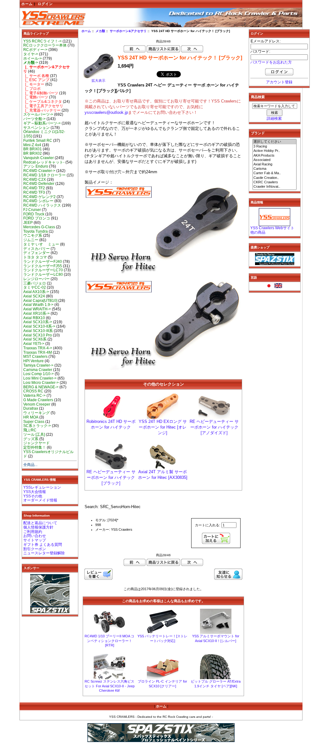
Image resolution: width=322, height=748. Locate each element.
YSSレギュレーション (42, 487)
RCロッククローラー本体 (45, 45)
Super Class (33, 421)
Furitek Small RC (37, 140)
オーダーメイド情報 (40, 500)
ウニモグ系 (32, 235)
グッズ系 (30, 439)
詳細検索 (274, 118)
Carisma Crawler (37, 370)
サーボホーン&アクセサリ (128, 31)
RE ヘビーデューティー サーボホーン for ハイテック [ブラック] (111, 477)
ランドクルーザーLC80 (43, 274)
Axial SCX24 (34, 296)
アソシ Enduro (35, 166)
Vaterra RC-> (34, 395)
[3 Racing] (274, 146)
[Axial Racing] (274, 164)
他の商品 (257, 232)
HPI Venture (33, 361)
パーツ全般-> (34, 119)
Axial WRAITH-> (37, 309)
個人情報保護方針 (38, 527)
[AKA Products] (274, 155)
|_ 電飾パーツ (35, 97)
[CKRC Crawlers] (274, 182)
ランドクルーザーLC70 (43, 270)
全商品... (30, 465)
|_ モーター (33, 84)
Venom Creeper (36, 404)
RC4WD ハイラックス (42, 205)
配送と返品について (40, 523)
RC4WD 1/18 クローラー (44, 175)
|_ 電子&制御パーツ (40, 93)
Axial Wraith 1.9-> (38, 304)
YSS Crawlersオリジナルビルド (48, 454)
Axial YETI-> (33, 343)
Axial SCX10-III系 (38, 331)
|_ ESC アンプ (36, 80)
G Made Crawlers (38, 400)
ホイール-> (32, 58)
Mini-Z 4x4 (32, 145)
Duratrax (30, 408)
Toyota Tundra (35, 231)
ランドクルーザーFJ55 (42, 266)
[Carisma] (274, 169)
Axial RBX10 (34, 318)
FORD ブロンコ (36, 218)
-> (30, 62)
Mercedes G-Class (39, 227)
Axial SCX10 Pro (37, 335)
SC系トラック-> (37, 426)
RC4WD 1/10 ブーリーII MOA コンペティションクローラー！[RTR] (109, 640)
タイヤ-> (30, 54)
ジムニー (30, 240)
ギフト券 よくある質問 (42, 544)
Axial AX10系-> (36, 292)
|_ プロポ (32, 88)
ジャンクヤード (36, 443)
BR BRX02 (32, 153)
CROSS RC (33, 391)
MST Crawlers (35, 356)
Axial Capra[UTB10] (40, 300)
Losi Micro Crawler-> (41, 382)
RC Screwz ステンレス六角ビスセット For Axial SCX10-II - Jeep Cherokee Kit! (110, 685)
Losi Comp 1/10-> (38, 374)
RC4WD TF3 (34, 192)
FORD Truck (33, 214)
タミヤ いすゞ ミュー (41, 244)
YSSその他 (32, 496)
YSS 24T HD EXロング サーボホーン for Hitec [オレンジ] (163, 427)
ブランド (258, 133)
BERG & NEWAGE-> (40, 387)
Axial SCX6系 (35, 339)
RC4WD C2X (34, 179)
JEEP (28, 222)
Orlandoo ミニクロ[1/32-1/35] (44, 134)
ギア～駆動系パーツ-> (42, 123)
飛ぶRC (29, 430)
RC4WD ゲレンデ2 (39, 197)
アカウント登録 (279, 82)
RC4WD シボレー (38, 201)
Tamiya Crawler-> (38, 365)
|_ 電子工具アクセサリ (43, 106)
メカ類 (100, 31)
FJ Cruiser (32, 210)
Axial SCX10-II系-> (39, 326)
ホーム (27, 4)
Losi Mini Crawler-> (40, 378)
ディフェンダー (36, 253)
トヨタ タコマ (35, 257)
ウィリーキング (36, 413)
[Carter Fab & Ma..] (274, 173)
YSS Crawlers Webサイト (272, 228)
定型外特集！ (34, 447)
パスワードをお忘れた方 (271, 62)
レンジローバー (36, 279)
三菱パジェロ (34, 283)
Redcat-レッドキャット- (43, 162)
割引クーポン (34, 549)
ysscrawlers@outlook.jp (106, 112)
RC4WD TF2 (34, 188)
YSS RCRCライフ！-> (42, 41)
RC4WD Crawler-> (39, 171)
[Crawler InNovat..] (274, 187)
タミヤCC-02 (34, 287)
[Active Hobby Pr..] (274, 151)
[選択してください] (274, 141)
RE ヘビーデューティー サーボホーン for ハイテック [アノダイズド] (214, 427)
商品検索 (258, 97)
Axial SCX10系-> (37, 322)
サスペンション (36, 127)
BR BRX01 (32, 149)
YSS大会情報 (34, 492)
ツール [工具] (34, 434)
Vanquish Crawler (38, 158)
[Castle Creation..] (274, 178)
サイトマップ (34, 540)
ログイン (45, 4)
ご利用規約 (32, 531)
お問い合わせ (34, 536)
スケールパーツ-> (38, 114)
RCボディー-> (35, 49)
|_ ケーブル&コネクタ (42, 101)
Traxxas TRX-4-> (37, 348)
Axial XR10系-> (36, 313)
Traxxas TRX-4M (37, 352)
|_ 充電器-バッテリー (42, 110)
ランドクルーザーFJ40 (42, 261)
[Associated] (274, 160)
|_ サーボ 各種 (36, 76)
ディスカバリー (36, 249)
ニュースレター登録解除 (44, 553)
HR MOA (30, 417)
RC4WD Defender (38, 183)
